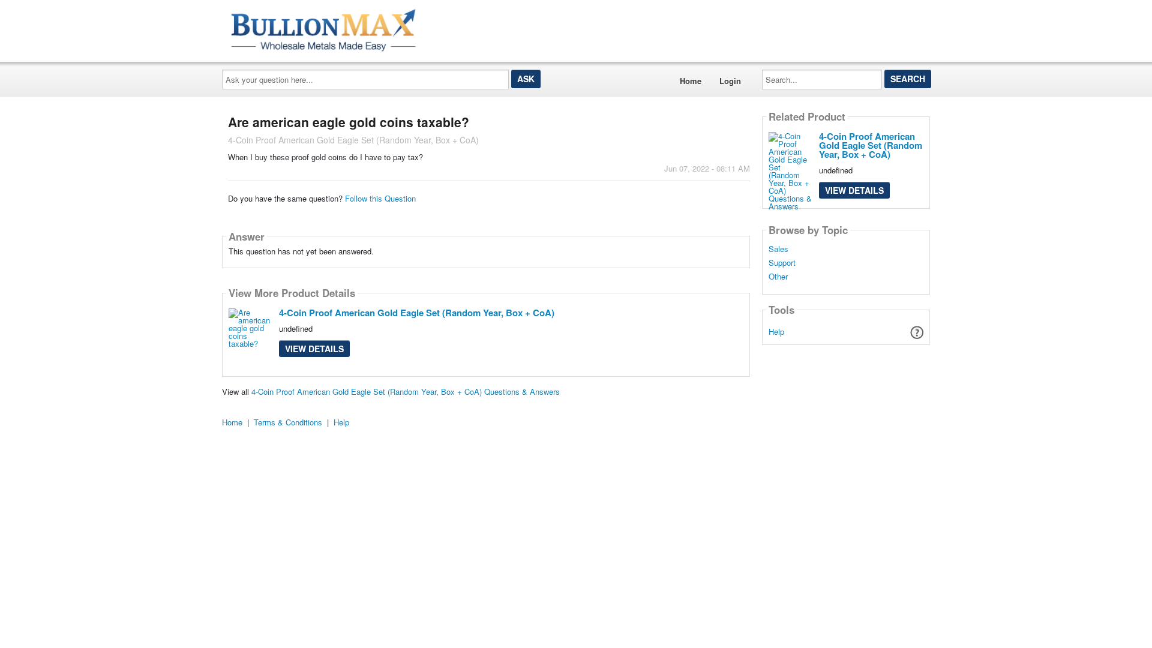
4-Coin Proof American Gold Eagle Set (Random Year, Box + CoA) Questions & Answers (405, 391)
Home (690, 80)
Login (730, 80)
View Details (314, 349)
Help (776, 331)
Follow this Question (380, 198)
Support (782, 263)
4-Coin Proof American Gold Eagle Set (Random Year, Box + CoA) (416, 312)
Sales (778, 249)
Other (778, 276)
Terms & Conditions (288, 422)
